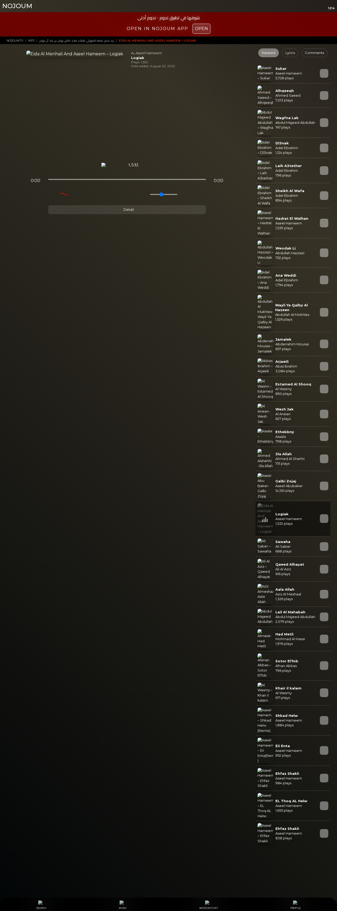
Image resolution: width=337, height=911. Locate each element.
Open (201, 28)
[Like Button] (149, 165)
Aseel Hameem (149, 53)
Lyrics (290, 53)
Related (268, 53)
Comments (314, 53)
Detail (128, 209)
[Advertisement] (127, 115)
